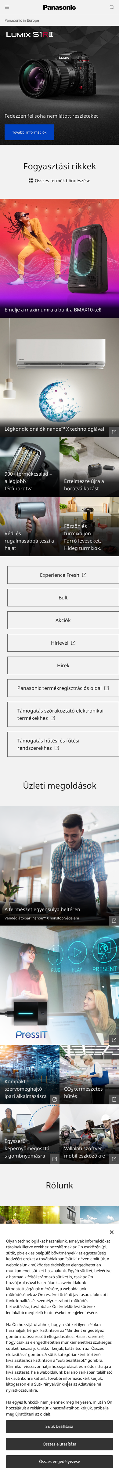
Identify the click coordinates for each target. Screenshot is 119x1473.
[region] (59, 1348)
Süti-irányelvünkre (50, 1384)
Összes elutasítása (59, 1444)
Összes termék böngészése (62, 180)
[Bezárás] (111, 1232)
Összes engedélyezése (59, 1461)
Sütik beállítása (59, 1426)
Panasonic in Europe (22, 20)
